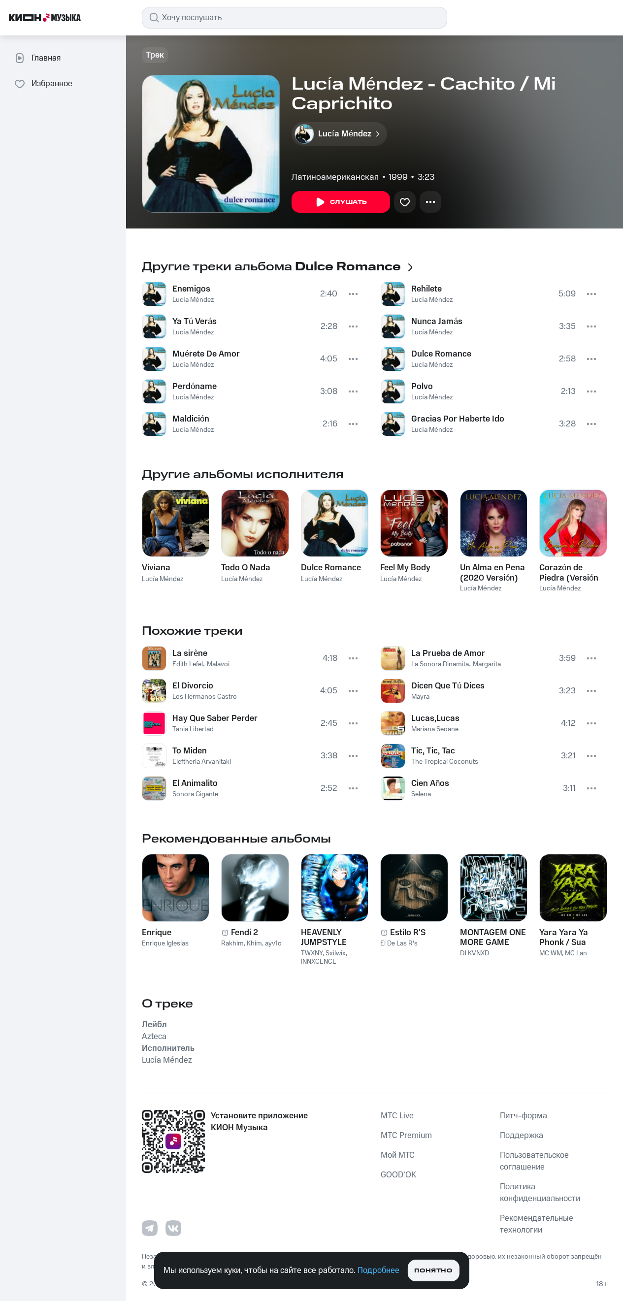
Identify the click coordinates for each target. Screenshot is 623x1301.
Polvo (422, 386)
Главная (46, 58)
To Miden (189, 751)
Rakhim (232, 943)
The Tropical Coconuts (444, 762)
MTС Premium (406, 1135)
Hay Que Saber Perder (215, 718)
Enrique (156, 933)
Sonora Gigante (195, 794)
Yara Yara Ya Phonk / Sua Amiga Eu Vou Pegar (565, 937)
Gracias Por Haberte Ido (457, 419)
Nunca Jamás (436, 321)
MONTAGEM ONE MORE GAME (493, 937)
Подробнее (378, 1270)
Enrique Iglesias (165, 943)
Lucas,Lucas (435, 718)
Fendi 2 (244, 933)
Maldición (190, 419)
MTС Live (397, 1116)
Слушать (348, 202)
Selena (421, 794)
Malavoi (218, 664)
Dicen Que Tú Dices (448, 686)
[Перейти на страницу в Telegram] (150, 1228)
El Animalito (195, 783)
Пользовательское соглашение (534, 1161)
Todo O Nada (245, 568)
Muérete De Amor (206, 354)
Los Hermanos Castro (204, 697)
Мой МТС (398, 1155)
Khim (254, 943)
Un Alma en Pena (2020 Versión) (492, 573)
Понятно (433, 1271)
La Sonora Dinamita (440, 664)
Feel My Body (405, 568)
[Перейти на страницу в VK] (173, 1228)
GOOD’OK (398, 1175)
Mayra (420, 697)
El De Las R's (399, 943)
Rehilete (426, 289)
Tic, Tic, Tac (433, 751)
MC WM (550, 953)
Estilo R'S (408, 933)
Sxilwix (336, 953)
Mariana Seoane (435, 729)
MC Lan (576, 953)
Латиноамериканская (335, 177)
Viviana (156, 568)
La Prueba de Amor (448, 653)
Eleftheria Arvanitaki (201, 762)
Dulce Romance (441, 354)
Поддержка (521, 1135)
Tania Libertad (193, 729)
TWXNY (312, 953)
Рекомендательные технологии (536, 1224)
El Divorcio (192, 686)
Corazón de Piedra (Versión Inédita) (568, 573)
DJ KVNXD (474, 953)
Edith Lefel (187, 664)
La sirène (189, 653)
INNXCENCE (318, 962)
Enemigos (191, 289)
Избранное (52, 84)
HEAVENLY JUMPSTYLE (324, 937)
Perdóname (194, 386)
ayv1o (273, 943)
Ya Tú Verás (194, 321)
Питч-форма (523, 1116)
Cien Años (430, 783)
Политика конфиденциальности (540, 1192)
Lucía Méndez (193, 300)
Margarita (487, 664)
